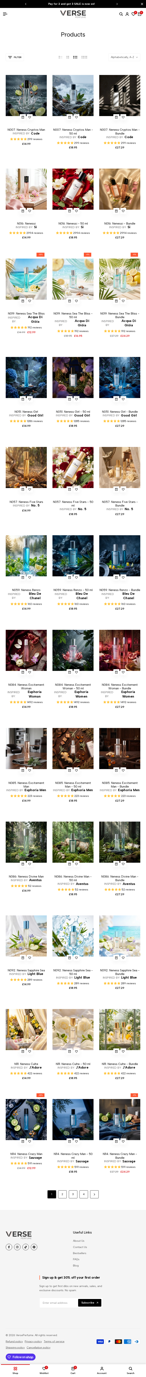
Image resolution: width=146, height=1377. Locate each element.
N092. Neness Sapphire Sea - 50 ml (73, 972)
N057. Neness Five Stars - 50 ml (73, 503)
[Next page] (94, 1194)
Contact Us (80, 1247)
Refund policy (14, 1341)
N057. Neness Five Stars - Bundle (120, 503)
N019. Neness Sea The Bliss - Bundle (119, 315)
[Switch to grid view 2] (68, 57)
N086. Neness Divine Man (26, 876)
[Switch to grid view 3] (75, 57)
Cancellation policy (38, 1347)
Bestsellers (79, 1253)
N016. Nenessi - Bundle (119, 223)
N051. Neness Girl (26, 411)
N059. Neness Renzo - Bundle (119, 590)
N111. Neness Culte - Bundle (120, 1064)
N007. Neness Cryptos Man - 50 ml (73, 131)
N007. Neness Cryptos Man (26, 129)
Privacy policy (33, 1341)
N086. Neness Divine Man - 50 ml (73, 878)
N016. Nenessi (26, 223)
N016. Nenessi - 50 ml (73, 223)
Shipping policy (15, 1347)
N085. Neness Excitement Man (26, 784)
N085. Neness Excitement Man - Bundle (120, 784)
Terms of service (54, 1341)
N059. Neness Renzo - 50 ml (73, 590)
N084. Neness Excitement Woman (26, 686)
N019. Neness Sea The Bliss (26, 313)
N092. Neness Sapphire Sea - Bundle (120, 972)
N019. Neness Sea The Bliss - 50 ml (73, 315)
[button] (30, 117)
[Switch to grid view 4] (84, 57)
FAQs (76, 1259)
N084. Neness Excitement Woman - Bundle (120, 686)
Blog (76, 1265)
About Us (78, 1240)
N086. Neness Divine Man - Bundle (119, 878)
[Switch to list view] (60, 57)
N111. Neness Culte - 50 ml (73, 1064)
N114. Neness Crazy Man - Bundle (120, 1155)
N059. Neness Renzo (26, 590)
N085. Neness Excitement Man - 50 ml (73, 784)
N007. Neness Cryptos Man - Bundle (120, 131)
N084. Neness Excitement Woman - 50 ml (73, 686)
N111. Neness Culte (26, 1064)
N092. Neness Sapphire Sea (26, 970)
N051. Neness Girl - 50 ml (73, 411)
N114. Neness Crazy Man (26, 1154)
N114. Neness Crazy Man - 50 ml (73, 1155)
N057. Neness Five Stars (26, 502)
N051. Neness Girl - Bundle (120, 411)
